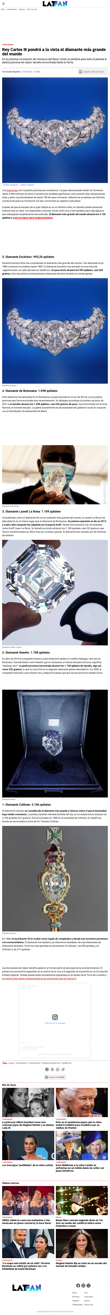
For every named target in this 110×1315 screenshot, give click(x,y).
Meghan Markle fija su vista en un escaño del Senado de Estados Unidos (81, 1264)
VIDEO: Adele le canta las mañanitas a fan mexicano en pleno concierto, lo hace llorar (26, 1221)
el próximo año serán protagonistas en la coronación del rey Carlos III (39, 978)
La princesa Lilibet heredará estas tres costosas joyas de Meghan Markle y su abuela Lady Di (28, 1125)
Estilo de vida (32, 9)
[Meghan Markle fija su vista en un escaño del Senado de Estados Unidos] (82, 1243)
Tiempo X (77, 1301)
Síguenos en (56, 1077)
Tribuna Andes (77, 1305)
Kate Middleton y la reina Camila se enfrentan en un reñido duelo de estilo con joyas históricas (80, 1168)
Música (58, 1217)
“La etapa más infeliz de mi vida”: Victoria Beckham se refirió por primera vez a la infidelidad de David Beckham (26, 1266)
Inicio (3, 9)
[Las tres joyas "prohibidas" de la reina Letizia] (28, 1145)
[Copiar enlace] (63, 1069)
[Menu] (4, 4)
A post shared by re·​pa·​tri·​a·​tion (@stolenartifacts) (55, 1054)
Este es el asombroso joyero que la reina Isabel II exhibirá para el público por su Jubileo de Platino (78, 1125)
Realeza (22, 9)
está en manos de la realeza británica (33, 217)
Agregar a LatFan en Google (91, 72)
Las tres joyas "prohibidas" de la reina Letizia (27, 1165)
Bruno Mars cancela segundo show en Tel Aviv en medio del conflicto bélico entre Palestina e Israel (79, 1223)
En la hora (77, 1297)
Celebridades (12, 9)
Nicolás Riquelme (12, 72)
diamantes (12, 190)
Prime (77, 1293)
